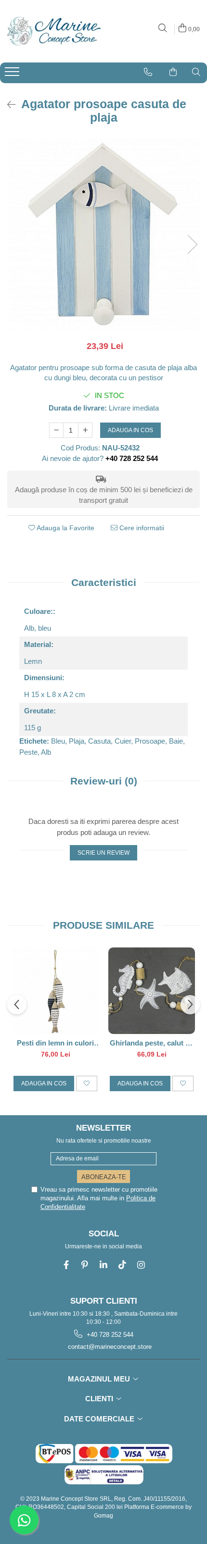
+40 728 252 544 (109, 1334)
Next (192, 244)
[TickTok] (122, 1265)
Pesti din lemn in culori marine (55, 1043)
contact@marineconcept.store (109, 1346)
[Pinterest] (85, 1265)
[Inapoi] (7, 105)
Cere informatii (140, 528)
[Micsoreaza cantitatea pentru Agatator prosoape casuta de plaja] (56, 430)
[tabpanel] (103, 234)
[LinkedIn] (103, 1265)
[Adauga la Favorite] (86, 1083)
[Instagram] (141, 1265)
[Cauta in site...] (162, 29)
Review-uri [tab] (103, 780)
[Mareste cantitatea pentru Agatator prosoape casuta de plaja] (85, 430)
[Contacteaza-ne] (148, 72)
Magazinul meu (100, 1379)
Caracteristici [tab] (103, 582)
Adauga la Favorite (64, 528)
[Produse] (13, 74)
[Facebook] (66, 1265)
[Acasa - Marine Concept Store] (53, 31)
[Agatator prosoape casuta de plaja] (103, 234)
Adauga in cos (130, 430)
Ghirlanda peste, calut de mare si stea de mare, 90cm (152, 1043)
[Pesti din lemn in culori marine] (55, 990)
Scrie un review (103, 852)
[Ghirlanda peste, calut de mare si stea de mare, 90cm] (151, 990)
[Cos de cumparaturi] (173, 72)
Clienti (100, 1399)
